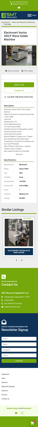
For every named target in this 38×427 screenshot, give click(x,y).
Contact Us (19, 90)
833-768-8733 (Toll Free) (20, 2)
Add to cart (19, 85)
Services (4, 382)
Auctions (5, 391)
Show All (19, 154)
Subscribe (19, 361)
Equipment (5, 374)
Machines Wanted (8, 386)
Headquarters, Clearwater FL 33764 (16, 297)
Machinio (28, 408)
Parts (3, 378)
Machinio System (12, 408)
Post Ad (4, 395)
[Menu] (30, 15)
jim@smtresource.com (20, 4)
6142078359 (8, 300)
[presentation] (16, 260)
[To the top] (22, 413)
